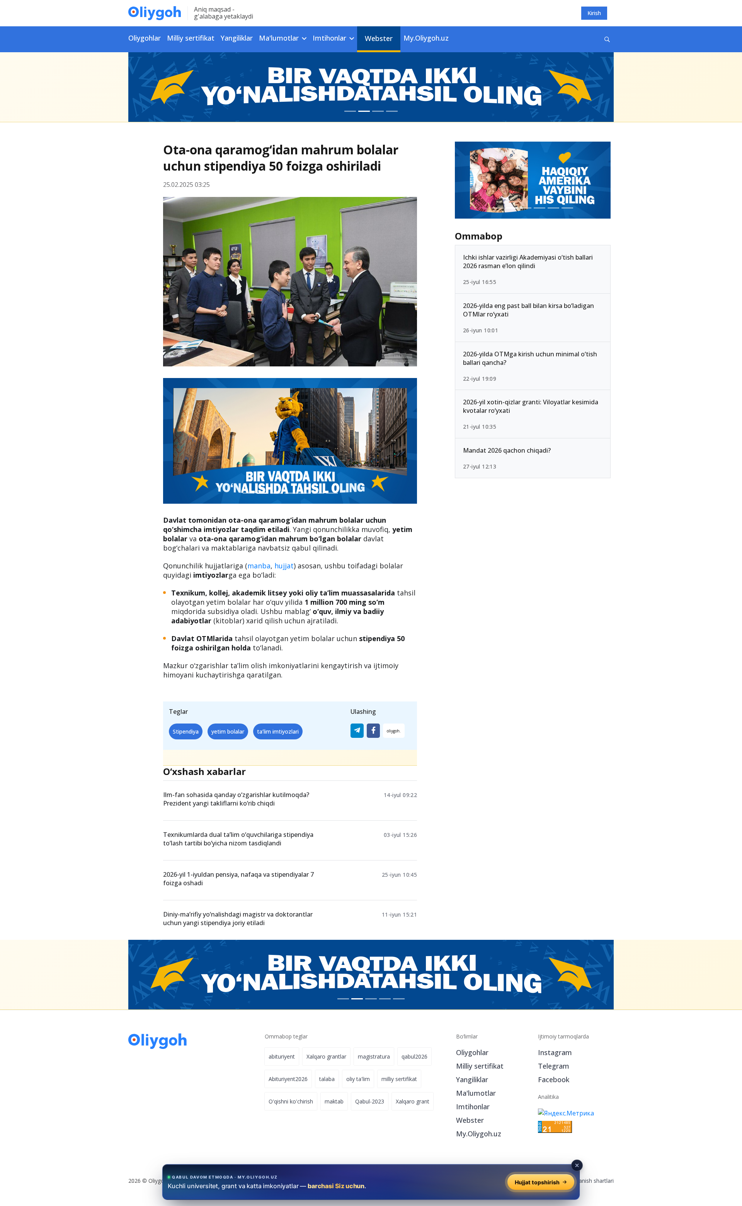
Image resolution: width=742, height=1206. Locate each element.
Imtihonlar (473, 1106)
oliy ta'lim (358, 1079)
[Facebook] (373, 731)
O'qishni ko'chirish (291, 1101)
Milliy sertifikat (190, 38)
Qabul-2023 (369, 1101)
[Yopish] (577, 1165)
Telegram (553, 1066)
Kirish (594, 13)
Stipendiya (186, 731)
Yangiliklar (237, 38)
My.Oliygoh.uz (426, 38)
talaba (327, 1079)
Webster (379, 38)
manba (259, 565)
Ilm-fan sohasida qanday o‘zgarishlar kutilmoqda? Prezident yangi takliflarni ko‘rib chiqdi (236, 798)
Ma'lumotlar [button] (280, 38)
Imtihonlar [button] (330, 38)
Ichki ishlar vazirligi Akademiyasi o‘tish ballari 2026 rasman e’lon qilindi (528, 261)
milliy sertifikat (399, 1079)
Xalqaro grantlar (326, 1056)
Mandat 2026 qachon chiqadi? (507, 450)
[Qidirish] (607, 39)
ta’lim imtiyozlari (278, 731)
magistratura (374, 1056)
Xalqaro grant (412, 1101)
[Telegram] (357, 731)
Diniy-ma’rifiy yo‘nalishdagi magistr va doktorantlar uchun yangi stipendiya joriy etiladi (238, 918)
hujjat (284, 565)
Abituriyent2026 (288, 1079)
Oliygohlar (144, 38)
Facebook (553, 1079)
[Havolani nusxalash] (394, 731)
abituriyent (282, 1056)
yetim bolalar (227, 731)
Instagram (555, 1052)
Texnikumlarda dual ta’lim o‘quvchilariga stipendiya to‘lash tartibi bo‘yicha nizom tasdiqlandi (238, 838)
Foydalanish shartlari (588, 1180)
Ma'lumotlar (476, 1093)
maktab (334, 1101)
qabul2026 (414, 1056)
